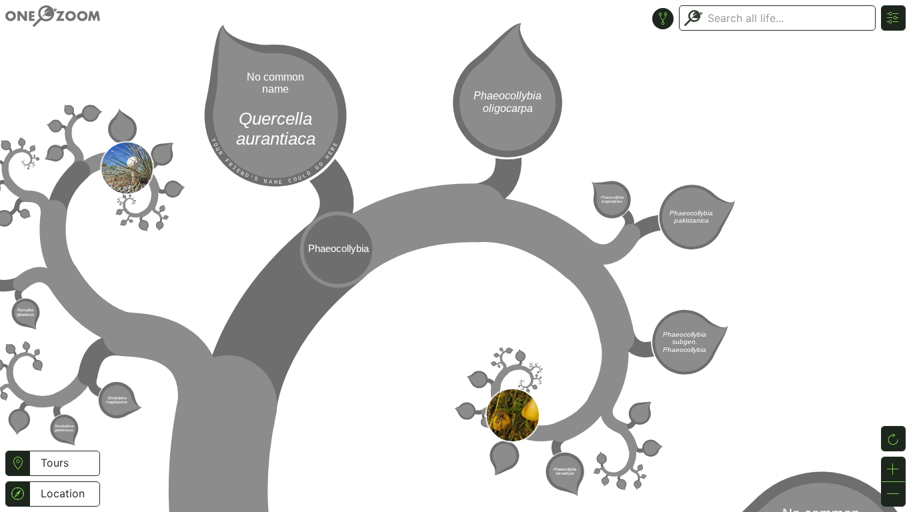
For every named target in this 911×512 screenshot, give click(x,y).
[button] (17, 463)
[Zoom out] (893, 494)
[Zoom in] (893, 469)
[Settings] (893, 18)
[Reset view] (893, 439)
